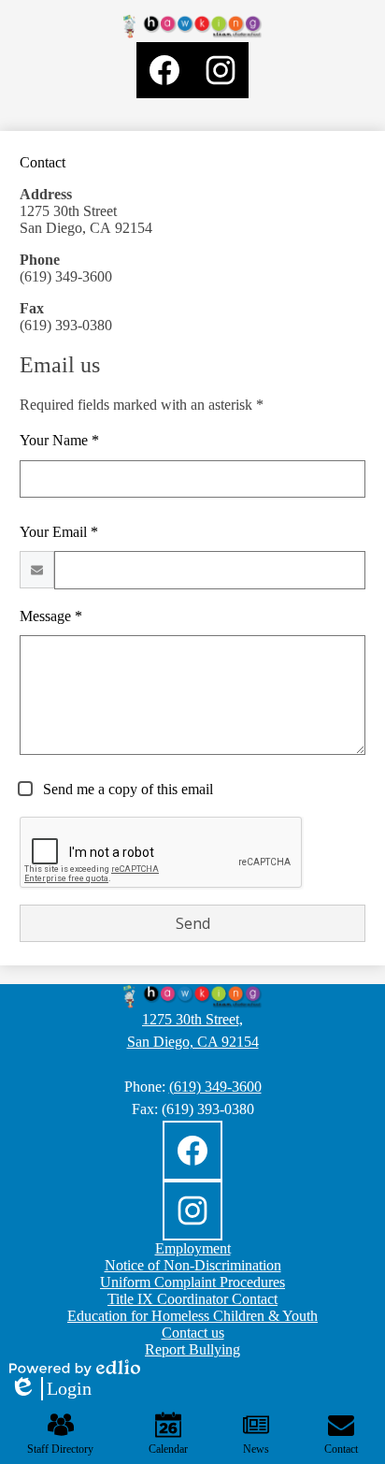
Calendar (168, 1449)
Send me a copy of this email (126, 789)
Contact (341, 1449)
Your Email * (59, 532)
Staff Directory (60, 1449)
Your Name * (59, 440)
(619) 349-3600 (215, 1086)
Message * (51, 616)
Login (50, 1389)
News (256, 1449)
